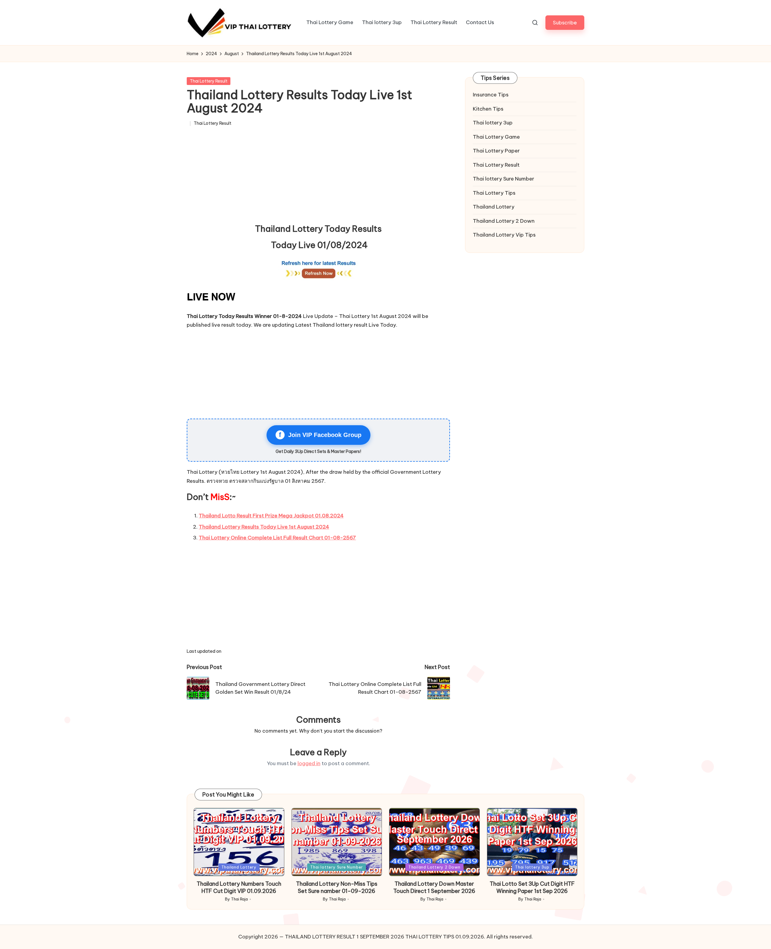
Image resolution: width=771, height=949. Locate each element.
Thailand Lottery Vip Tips (504, 234)
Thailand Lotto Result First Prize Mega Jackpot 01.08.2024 (271, 515)
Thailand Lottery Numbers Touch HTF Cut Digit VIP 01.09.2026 (239, 887)
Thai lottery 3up (493, 122)
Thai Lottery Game (496, 137)
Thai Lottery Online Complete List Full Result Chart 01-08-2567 (277, 537)
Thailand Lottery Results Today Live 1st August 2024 (264, 526)
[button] (564, 22)
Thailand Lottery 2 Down (504, 221)
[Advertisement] (318, 177)
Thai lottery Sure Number (503, 178)
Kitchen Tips (488, 108)
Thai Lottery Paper (496, 150)
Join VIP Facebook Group (320, 434)
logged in (309, 763)
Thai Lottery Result (208, 81)
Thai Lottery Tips (494, 193)
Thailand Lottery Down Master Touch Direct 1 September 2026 (434, 887)
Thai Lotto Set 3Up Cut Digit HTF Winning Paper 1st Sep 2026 (532, 887)
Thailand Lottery (493, 206)
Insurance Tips (491, 94)
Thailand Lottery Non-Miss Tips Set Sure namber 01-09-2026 (336, 887)
